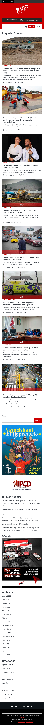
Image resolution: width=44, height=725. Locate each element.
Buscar (5, 416)
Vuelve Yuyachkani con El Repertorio (15, 524)
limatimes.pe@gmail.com (25, 722)
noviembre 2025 (8, 629)
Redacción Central (10, 130)
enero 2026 (6, 622)
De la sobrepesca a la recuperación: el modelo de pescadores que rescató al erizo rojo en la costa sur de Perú (21, 503)
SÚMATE (31, 27)
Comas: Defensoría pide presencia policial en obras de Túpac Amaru (21, 258)
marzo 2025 (6, 655)
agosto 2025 (6, 640)
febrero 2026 (6, 618)
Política (4, 687)
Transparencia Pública (9, 690)
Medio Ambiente (8, 679)
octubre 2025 (7, 633)
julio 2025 (5, 644)
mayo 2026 (6, 607)
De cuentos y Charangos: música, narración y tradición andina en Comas (21, 166)
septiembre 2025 (8, 636)
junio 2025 (6, 647)
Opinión (5, 683)
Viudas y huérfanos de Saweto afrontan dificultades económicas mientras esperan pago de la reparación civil (20, 511)
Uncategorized (7, 694)
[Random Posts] (37, 26)
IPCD (22, 717)
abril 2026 (5, 611)
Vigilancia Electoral (8, 698)
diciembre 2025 (7, 625)
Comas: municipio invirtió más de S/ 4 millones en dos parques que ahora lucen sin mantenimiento (21, 120)
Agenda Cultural (8, 162)
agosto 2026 (6, 596)
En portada (6, 115)
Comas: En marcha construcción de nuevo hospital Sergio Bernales (20, 211)
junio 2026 (6, 603)
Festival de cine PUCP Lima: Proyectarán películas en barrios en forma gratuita (19, 304)
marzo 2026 (6, 614)
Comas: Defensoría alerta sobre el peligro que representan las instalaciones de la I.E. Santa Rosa (21, 71)
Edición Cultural (9, 175)
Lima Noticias (7, 65)
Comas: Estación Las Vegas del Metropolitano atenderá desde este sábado (21, 396)
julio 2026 (5, 600)
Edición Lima (8, 83)
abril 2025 (5, 651)
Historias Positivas (9, 299)
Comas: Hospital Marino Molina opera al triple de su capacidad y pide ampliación (21, 349)
